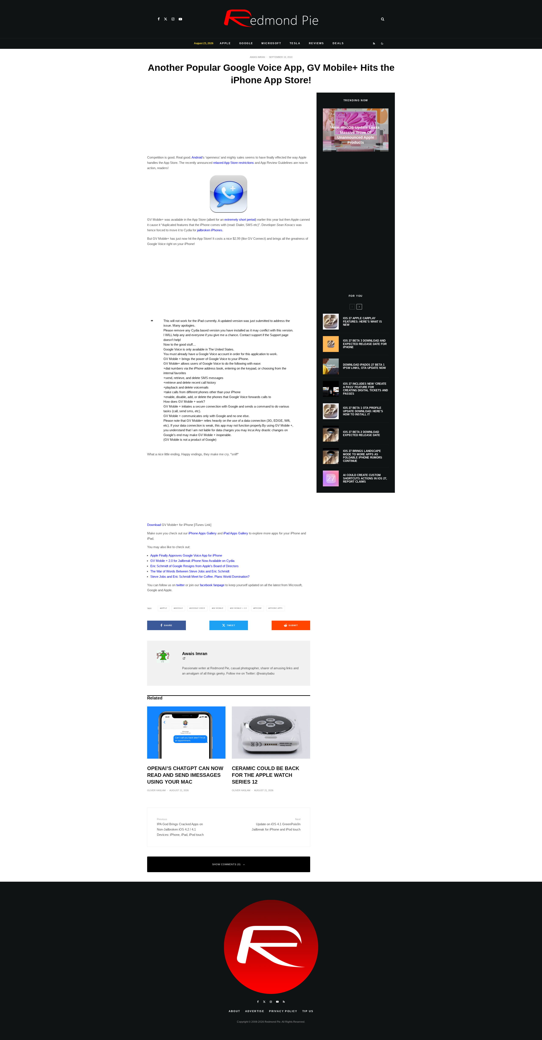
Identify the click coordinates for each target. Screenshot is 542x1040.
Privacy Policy (283, 1011)
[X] (165, 19)
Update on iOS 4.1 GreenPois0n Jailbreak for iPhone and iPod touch (276, 824)
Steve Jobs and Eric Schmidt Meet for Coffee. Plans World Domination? (199, 576)
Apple (225, 43)
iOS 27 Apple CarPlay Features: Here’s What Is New (362, 321)
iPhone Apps (276, 608)
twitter (180, 585)
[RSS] (374, 43)
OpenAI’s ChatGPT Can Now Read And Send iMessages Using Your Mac (185, 775)
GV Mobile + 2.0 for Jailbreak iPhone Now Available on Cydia (192, 560)
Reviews (316, 43)
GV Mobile (218, 608)
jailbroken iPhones (209, 230)
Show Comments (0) (226, 864)
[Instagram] (173, 19)
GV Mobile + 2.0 (239, 608)
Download (154, 525)
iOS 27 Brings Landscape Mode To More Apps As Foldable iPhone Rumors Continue (362, 456)
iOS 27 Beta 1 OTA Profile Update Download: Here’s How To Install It (363, 411)
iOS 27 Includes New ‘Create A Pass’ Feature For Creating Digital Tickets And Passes (365, 388)
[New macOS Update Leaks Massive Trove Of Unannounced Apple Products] (356, 130)
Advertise (254, 1011)
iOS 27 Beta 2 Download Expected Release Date (361, 433)
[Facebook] (159, 19)
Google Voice (198, 608)
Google (246, 43)
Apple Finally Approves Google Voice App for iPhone (186, 555)
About (234, 1011)
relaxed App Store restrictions (233, 162)
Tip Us (307, 1011)
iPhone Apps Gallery (202, 533)
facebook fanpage (212, 585)
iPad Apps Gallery (235, 533)
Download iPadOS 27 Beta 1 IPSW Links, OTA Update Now (364, 366)
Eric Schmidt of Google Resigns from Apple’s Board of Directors (194, 566)
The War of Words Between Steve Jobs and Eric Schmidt (189, 571)
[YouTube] (180, 19)
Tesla (295, 43)
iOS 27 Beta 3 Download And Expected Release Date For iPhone (365, 344)
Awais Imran (257, 57)
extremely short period (239, 219)
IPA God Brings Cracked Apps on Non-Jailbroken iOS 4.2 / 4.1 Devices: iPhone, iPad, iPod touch (180, 827)
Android (197, 157)
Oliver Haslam (156, 790)
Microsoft (271, 43)
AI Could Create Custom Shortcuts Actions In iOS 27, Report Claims (365, 478)
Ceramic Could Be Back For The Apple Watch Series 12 (265, 775)
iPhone (258, 608)
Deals (338, 43)
